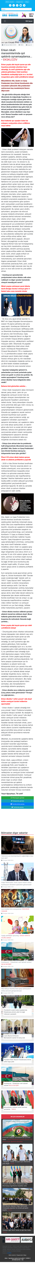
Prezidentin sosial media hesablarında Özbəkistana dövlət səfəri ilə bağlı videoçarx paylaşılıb (15, 1012)
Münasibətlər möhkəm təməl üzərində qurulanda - (15, 1108)
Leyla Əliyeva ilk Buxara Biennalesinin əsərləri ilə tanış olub (14, 1037)
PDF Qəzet (29, 21)
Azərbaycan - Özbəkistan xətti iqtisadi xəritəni (16, 1084)
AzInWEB (9, 1253)
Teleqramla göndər (18, 801)
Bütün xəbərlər (10, 1)
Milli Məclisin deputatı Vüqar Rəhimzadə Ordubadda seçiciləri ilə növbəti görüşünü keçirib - (15, 1208)
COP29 (27, 1258)
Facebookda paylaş (18, 804)
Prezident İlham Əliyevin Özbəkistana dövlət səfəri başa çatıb (17, 1060)
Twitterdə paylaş (18, 807)
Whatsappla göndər (18, 798)
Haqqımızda (19, 1)
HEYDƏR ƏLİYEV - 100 (17, 1259)
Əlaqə (26, 1)
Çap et (29, 45)
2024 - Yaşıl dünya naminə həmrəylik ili (14, 1258)
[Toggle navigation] (5, 21)
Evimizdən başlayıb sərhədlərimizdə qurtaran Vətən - (17, 1139)
